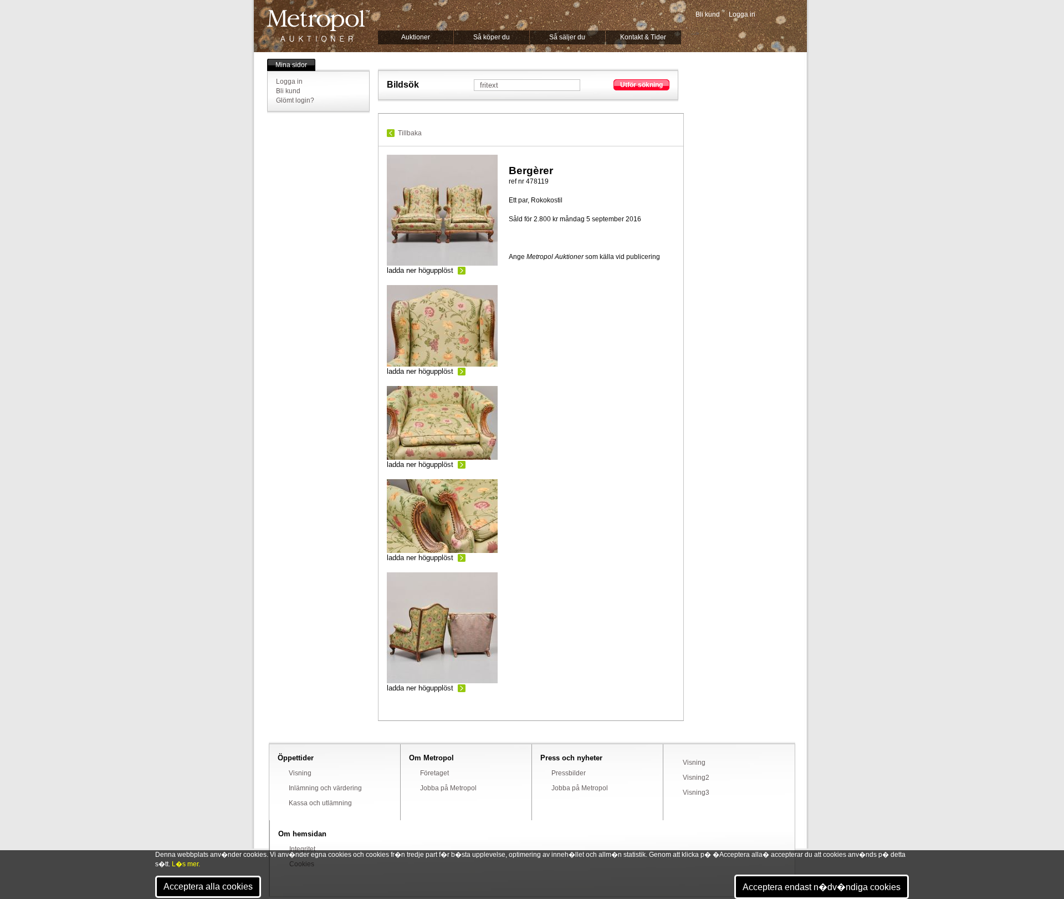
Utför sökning (641, 85)
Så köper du (491, 37)
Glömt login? (295, 100)
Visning (300, 773)
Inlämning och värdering (325, 788)
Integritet (302, 849)
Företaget (434, 773)
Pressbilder (568, 773)
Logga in (742, 14)
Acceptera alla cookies (208, 886)
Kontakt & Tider (643, 37)
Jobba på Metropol (448, 788)
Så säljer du (567, 37)
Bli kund (707, 14)
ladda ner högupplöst (420, 270)
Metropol (318, 26)
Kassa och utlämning (320, 803)
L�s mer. (186, 864)
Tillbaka (410, 133)
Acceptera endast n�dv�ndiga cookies (822, 887)
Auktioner (415, 37)
